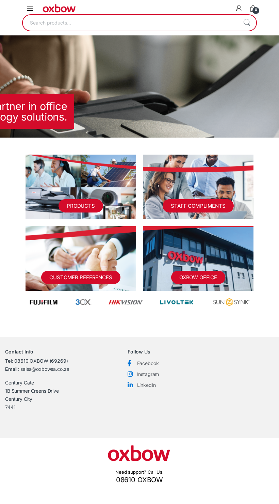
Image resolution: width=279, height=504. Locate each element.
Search (246, 23)
